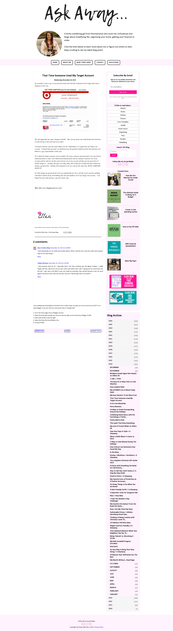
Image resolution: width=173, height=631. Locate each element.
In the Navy (114, 452)
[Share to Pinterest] (71, 232)
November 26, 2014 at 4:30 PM (59, 263)
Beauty (123, 108)
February (114, 591)
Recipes (123, 139)
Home (55, 62)
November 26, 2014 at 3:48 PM (60, 248)
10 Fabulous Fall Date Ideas (120, 523)
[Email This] (64, 232)
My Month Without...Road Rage (122, 560)
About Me (67, 62)
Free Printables (122, 122)
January (114, 594)
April (112, 584)
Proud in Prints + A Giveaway (121, 476)
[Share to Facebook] (69, 232)
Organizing (123, 132)
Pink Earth (114, 547)
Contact (100, 62)
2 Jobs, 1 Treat (115, 379)
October (114, 564)
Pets (123, 136)
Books (123, 112)
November (114, 371)
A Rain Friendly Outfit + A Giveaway (123, 490)
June (112, 577)
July (112, 574)
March (113, 588)
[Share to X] (67, 232)
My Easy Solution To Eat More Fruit (123, 395)
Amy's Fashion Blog (43, 248)
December (114, 367)
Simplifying (123, 142)
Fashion (123, 115)
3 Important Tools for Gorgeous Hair (124, 493)
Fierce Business (115, 407)
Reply (39, 257)
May (112, 581)
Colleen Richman (42, 263)
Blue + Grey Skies (116, 496)
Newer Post (39, 331)
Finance (123, 118)
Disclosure (113, 62)
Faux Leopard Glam (117, 387)
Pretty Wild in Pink (117, 420)
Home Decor (123, 129)
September (115, 567)
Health (123, 125)
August (113, 570)
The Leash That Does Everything (122, 423)
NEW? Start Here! (84, 62)
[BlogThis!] (66, 232)
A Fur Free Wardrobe (118, 403)
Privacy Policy (99, 627)
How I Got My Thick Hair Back (121, 509)
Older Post (96, 331)
